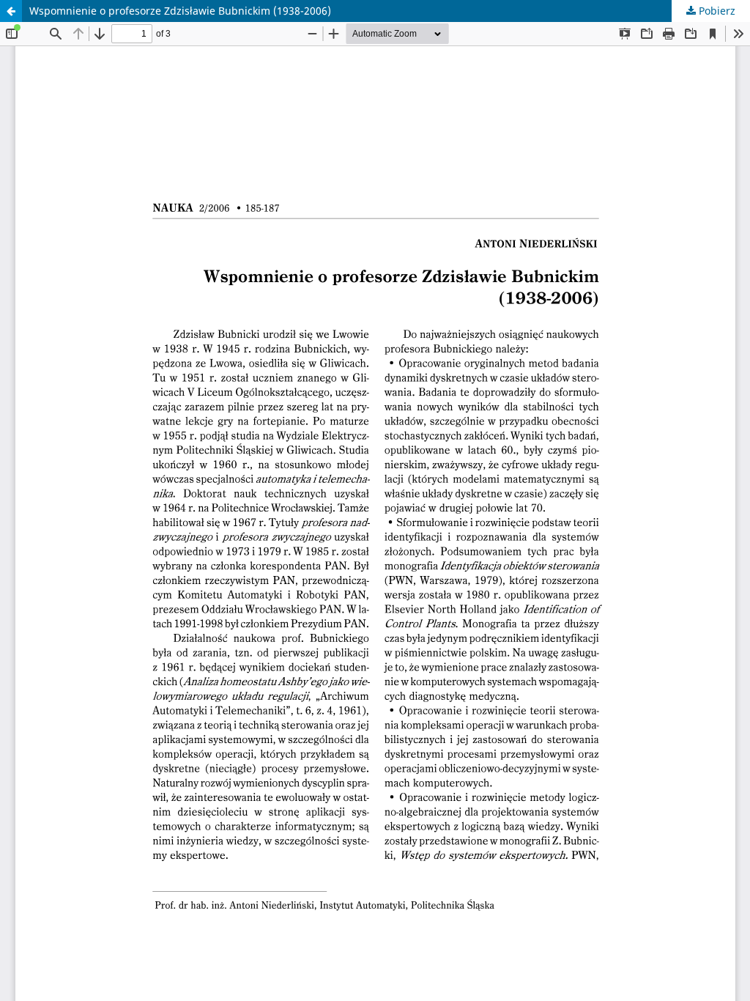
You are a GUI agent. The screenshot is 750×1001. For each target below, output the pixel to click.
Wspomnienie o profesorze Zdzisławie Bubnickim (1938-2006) (180, 11)
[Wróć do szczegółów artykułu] (11, 11)
